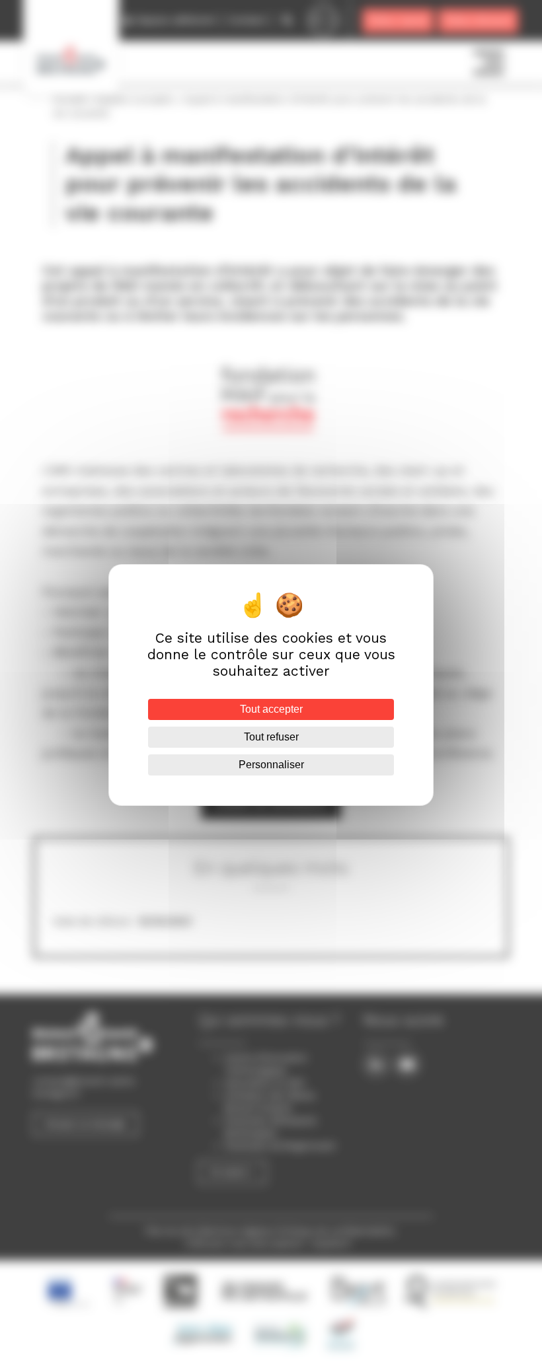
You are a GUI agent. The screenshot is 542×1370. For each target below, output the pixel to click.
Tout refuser (271, 736)
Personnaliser (271, 764)
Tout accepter (271, 709)
